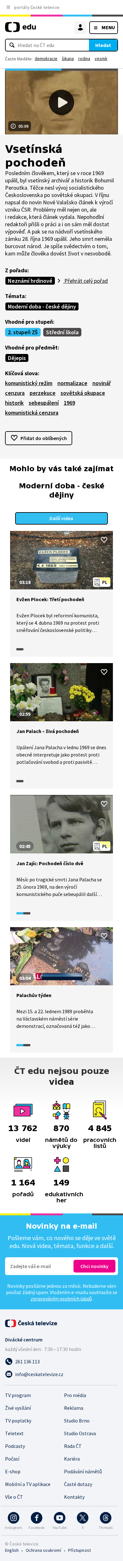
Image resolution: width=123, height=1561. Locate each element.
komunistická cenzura (31, 412)
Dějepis (17, 358)
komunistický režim (28, 383)
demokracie (46, 58)
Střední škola (62, 332)
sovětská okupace (83, 393)
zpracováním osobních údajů (61, 1298)
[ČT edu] (20, 30)
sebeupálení (44, 402)
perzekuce (43, 393)
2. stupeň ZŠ (23, 332)
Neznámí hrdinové (30, 280)
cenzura (15, 393)
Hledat (103, 45)
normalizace (72, 383)
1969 (69, 402)
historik (14, 402)
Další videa (61, 518)
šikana (68, 58)
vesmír (101, 58)
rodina (84, 58)
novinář (101, 383)
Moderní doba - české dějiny (42, 306)
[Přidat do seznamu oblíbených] (104, 539)
